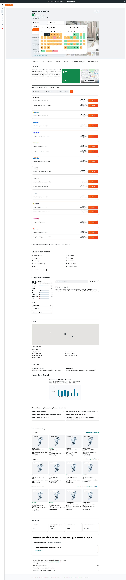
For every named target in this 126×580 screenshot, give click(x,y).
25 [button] (54, 44)
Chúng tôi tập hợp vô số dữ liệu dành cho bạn (43, 568)
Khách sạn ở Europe (47, 577)
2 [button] (48, 34)
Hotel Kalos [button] (68, 448)
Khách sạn (40, 577)
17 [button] (51, 41)
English (73, 1)
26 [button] (57, 44)
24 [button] (51, 44)
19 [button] (57, 41)
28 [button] (42, 47)
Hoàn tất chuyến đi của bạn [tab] (40, 542)
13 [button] (60, 37)
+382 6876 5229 (35, 18)
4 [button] (54, 34)
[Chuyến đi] (2, 24)
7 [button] (71, 37)
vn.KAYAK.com (34, 577)
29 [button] (45, 47)
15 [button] (45, 41)
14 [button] (41, 41)
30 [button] (48, 47)
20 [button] (60, 41)
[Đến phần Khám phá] (2, 18)
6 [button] (68, 37)
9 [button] (48, 37)
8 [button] (74, 37)
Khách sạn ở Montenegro (56, 577)
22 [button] (45, 44)
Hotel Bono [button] (68, 476)
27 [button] (60, 44)
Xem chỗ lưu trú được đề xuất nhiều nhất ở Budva (88, 486)
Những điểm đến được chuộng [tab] (54, 542)
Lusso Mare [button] (51, 449)
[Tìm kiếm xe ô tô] (2, 14)
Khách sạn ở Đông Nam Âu (67, 577)
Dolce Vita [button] (51, 476)
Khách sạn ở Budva (38, 550)
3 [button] (51, 34)
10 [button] (51, 37)
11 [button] (54, 37)
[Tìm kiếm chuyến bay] (2, 9)
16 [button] (48, 41)
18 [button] (54, 41)
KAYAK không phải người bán (39, 565)
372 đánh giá (41, 15)
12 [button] (57, 37)
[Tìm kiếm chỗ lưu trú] (2, 11)
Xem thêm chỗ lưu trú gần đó (92, 432)
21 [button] (41, 44)
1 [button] (74, 34)
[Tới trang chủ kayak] (9, 5)
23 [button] (48, 44)
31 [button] (80, 47)
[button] (124, 1)
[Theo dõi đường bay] (2, 21)
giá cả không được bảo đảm (56, 561)
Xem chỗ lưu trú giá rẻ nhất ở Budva (91, 459)
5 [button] (57, 34)
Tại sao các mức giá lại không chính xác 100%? (44, 570)
